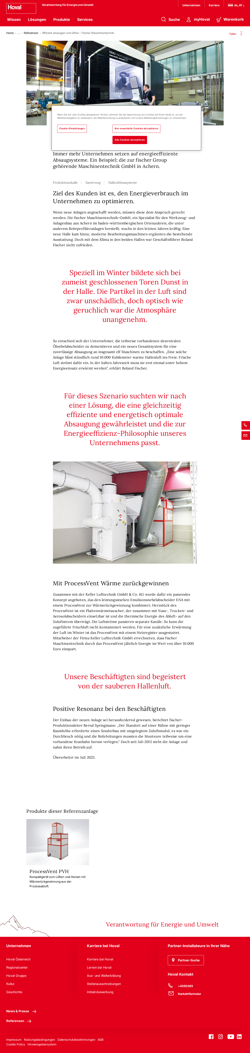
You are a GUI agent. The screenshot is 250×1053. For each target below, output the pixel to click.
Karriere (214, 5)
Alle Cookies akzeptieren (130, 139)
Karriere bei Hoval (100, 959)
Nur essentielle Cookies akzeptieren (136, 128)
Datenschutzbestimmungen (76, 1039)
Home (9, 33)
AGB (101, 1039)
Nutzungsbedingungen (39, 1039)
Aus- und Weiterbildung (104, 976)
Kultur (10, 984)
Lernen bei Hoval (99, 967)
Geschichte (14, 992)
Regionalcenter (17, 967)
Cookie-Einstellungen (72, 128)
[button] (186, 960)
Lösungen (37, 19)
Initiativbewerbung (100, 992)
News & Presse (17, 1011)
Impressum (13, 1039)
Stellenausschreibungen (104, 984)
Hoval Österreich (18, 959)
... (19, 33)
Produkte (61, 19)
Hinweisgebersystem (42, 1044)
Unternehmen (191, 5)
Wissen (14, 19)
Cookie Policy (15, 1044)
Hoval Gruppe (16, 976)
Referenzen (31, 33)
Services (85, 19)
